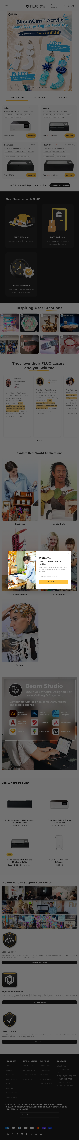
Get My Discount (53, 582)
